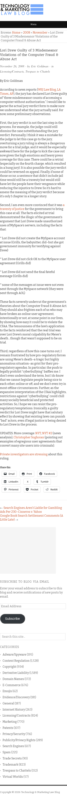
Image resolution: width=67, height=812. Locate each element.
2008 (26, 32)
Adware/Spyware (14, 654)
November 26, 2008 (12, 66)
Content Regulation (16, 660)
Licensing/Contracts (12, 71)
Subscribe (12, 619)
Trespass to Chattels (37, 71)
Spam (7, 752)
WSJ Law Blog (47, 89)
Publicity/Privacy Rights (19, 740)
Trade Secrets (12, 758)
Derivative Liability (16, 673)
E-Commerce (12, 685)
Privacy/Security (14, 734)
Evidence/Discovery (16, 697)
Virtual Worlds (13, 776)
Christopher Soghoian (29, 437)
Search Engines (13, 746)
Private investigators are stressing (24, 454)
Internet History (14, 709)
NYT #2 (47, 433)
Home (16, 32)
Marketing (10, 721)
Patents (8, 728)
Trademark (10, 764)
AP (11, 93)
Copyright (9, 666)
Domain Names (13, 679)
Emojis (7, 691)
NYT (38, 433)
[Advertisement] (28, 550)
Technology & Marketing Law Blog (40, 792)
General (8, 703)
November (40, 32)
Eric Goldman (39, 66)
